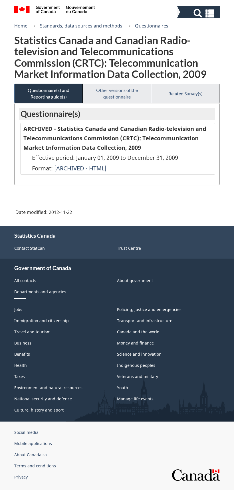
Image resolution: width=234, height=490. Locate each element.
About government (135, 280)
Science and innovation (139, 354)
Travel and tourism (32, 331)
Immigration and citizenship (41, 320)
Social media (26, 432)
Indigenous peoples (136, 365)
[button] (199, 13)
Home (20, 26)
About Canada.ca (30, 454)
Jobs (18, 309)
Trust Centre (129, 248)
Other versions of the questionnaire (117, 93)
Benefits (22, 354)
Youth (122, 387)
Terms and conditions (35, 466)
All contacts (25, 280)
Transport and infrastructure (144, 320)
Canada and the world (138, 331)
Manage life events (135, 399)
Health (20, 365)
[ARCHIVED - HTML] (80, 168)
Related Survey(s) (185, 93)
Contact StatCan (29, 248)
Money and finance (135, 343)
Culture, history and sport (39, 410)
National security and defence (43, 399)
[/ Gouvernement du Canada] (54, 10)
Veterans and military (137, 376)
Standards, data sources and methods (81, 26)
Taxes (19, 376)
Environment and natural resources (48, 387)
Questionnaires (151, 26)
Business (22, 343)
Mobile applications (33, 443)
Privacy (21, 477)
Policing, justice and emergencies (149, 309)
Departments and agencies (40, 291)
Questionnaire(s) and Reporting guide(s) (48, 93)
